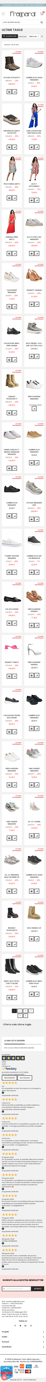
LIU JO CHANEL (34, 821)
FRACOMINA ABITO (12, 184)
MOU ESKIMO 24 (34, 928)
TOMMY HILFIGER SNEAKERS (12, 557)
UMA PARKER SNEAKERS (34, 769)
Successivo (25, 1078)
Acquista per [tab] (11, 36)
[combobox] (23, 22)
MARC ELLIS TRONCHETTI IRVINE (12, 982)
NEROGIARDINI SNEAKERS (34, 397)
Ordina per (22, 36)
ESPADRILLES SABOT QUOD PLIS (12, 132)
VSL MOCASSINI (11, 609)
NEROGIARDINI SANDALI (34, 610)
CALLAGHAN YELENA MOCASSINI (11, 716)
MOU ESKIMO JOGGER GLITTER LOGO (34, 344)
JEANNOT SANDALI (34, 290)
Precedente (9, 1078)
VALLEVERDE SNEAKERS (12, 291)
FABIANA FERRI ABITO (12, 238)
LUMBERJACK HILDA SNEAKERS (34, 78)
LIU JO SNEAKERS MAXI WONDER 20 (11, 876)
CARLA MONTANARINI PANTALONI (34, 132)
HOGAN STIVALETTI (12, 77)
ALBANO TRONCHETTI (11, 397)
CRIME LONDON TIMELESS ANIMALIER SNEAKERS (12, 451)
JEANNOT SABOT (12, 662)
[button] (14, 91)
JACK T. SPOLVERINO (34, 185)
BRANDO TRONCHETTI (11, 929)
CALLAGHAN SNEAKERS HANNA (12, 344)
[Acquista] (9, 91)
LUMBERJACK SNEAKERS (34, 450)
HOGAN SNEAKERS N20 (34, 504)
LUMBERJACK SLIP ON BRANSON (34, 557)
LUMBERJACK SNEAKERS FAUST (34, 982)
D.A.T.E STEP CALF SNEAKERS (34, 238)
